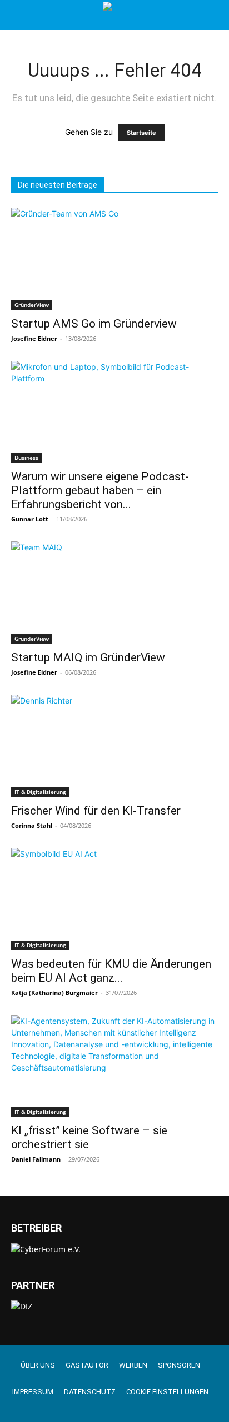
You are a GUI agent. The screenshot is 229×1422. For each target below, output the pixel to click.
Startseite (141, 133)
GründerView (31, 305)
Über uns (38, 1365)
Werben (133, 1365)
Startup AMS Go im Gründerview (94, 323)
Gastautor (87, 1365)
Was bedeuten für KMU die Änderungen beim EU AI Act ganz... (111, 970)
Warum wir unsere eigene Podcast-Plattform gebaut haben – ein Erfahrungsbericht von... (100, 490)
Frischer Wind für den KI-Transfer (96, 810)
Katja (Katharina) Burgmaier (54, 992)
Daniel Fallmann (36, 1159)
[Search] (213, 15)
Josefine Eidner (34, 338)
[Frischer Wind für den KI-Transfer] (114, 746)
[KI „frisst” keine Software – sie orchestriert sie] (114, 1066)
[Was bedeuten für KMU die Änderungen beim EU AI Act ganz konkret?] (114, 899)
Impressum (32, 1392)
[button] (19, 15)
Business (26, 457)
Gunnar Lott (29, 519)
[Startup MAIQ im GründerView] (114, 592)
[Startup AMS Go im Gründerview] (114, 259)
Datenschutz (90, 1392)
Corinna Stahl (31, 825)
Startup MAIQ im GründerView (88, 657)
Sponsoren (179, 1365)
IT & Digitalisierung (40, 792)
